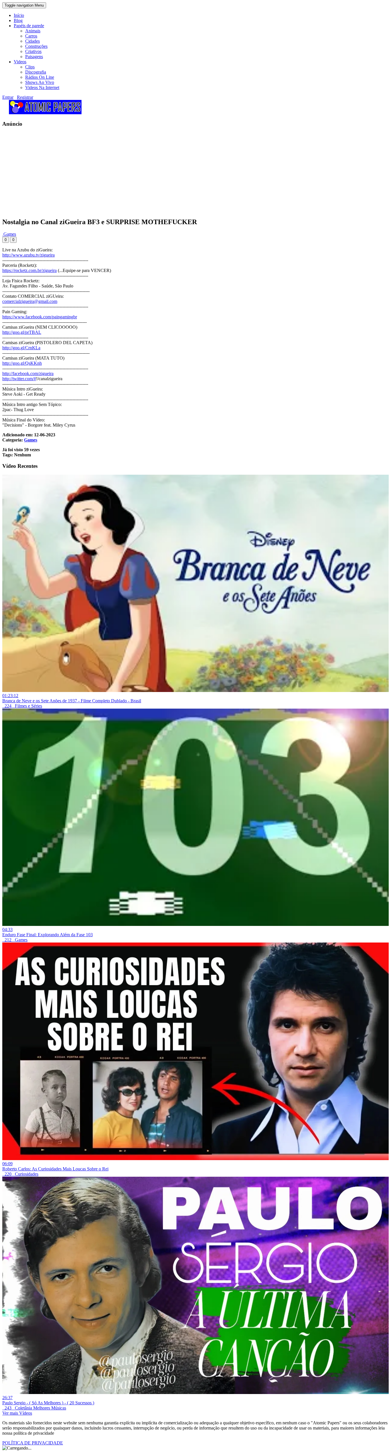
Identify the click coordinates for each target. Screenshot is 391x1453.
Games (9, 234)
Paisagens (34, 56)
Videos (20, 61)
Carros (31, 35)
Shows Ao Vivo (39, 82)
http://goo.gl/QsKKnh (22, 363)
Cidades (32, 41)
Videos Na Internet (42, 87)
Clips (30, 66)
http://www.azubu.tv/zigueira (28, 255)
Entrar (7, 97)
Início (19, 15)
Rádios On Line (39, 77)
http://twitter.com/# (19, 378)
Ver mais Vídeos (17, 1413)
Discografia (35, 72)
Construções (36, 46)
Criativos (33, 51)
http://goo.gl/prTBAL (21, 332)
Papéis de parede (29, 25)
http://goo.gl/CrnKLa (21, 347)
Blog (18, 20)
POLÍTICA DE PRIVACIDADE (32, 1442)
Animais (32, 30)
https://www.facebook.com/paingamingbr (39, 316)
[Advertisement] (174, 172)
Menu (24, 5)
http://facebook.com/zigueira (28, 373)
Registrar (25, 97)
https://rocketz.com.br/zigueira (29, 270)
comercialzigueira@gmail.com (29, 301)
